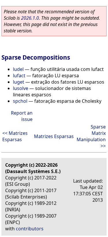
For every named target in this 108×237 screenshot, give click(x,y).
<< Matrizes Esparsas (15, 136)
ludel (18, 69)
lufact (19, 75)
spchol (20, 101)
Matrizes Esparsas (54, 136)
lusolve (20, 88)
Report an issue (22, 116)
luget (18, 82)
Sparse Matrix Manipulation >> (91, 136)
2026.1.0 (30, 18)
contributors (29, 228)
